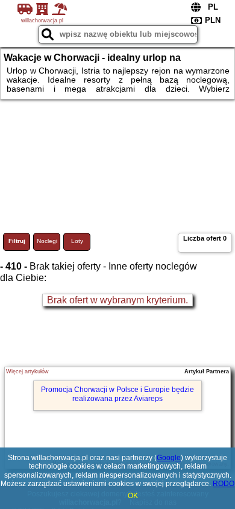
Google (169, 458)
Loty (77, 241)
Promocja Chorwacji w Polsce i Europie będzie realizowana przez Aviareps (117, 393)
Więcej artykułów (27, 371)
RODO (223, 483)
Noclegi (47, 241)
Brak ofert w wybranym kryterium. (117, 300)
